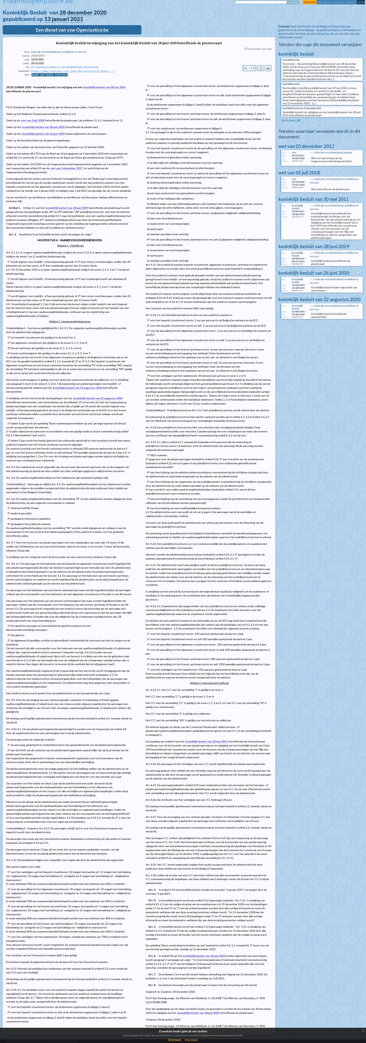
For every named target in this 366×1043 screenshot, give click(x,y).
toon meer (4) (290, 120)
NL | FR (249, 68)
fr (362, 2)
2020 (100, 12)
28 (62, 12)
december (79, 12)
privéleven (310, 2)
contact (351, 2)
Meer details (191, 1039)
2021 (76, 19)
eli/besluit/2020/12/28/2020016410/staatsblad (64, 67)
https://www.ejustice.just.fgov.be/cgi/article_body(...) (73, 71)
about (327, 2)
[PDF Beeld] (260, 68)
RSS (320, 2)
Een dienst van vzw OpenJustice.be (72, 30)
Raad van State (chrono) (49, 74)
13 (47, 19)
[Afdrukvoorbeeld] (268, 68)
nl (359, 2)
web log (339, 2)
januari (60, 19)
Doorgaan (174, 1039)
